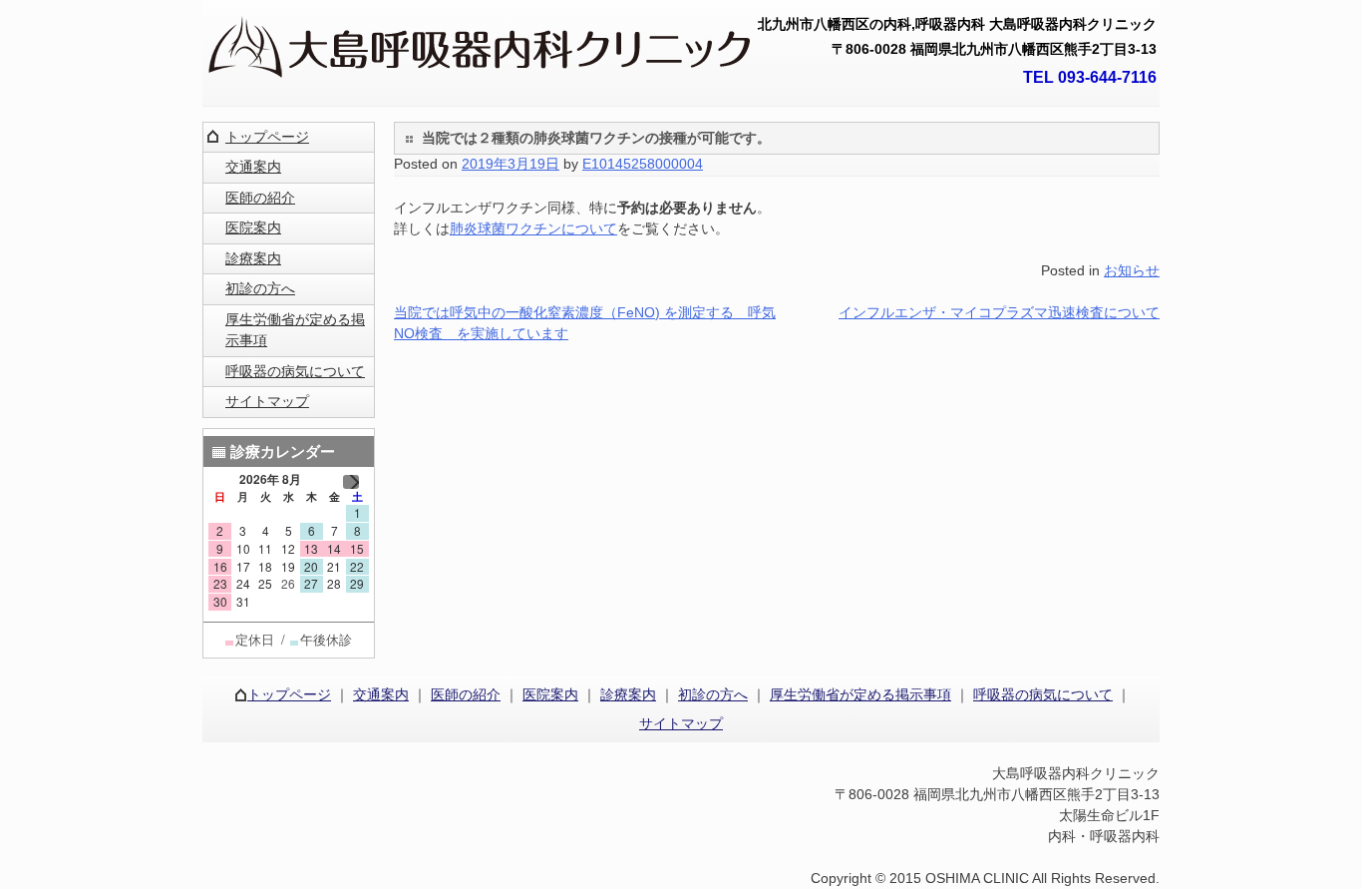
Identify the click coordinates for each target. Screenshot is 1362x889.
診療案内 (253, 258)
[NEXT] (351, 482)
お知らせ (1132, 270)
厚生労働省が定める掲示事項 (295, 330)
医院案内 (253, 227)
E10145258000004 (642, 164)
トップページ (267, 137)
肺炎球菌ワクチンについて (533, 228)
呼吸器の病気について (295, 371)
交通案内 (253, 167)
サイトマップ (267, 401)
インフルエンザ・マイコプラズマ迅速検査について (999, 312)
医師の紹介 (260, 198)
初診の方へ (260, 288)
